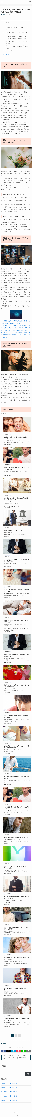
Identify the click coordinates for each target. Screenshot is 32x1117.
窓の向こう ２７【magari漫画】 (9, 1096)
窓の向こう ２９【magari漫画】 (9, 1087)
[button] (3, 1051)
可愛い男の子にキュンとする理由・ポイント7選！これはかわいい (16, 867)
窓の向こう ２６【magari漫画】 (9, 1100)
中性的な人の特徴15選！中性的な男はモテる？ (16, 837)
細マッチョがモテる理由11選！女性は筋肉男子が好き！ (16, 777)
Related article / (10, 51)
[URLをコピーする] (28, 1051)
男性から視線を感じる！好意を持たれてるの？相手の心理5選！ (16, 928)
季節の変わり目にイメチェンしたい (17, 36)
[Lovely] (16, 2)
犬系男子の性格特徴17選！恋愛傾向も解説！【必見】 (16, 438)
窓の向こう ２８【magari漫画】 (9, 1091)
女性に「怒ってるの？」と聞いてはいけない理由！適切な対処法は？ (16, 746)
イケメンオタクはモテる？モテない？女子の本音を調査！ (16, 716)
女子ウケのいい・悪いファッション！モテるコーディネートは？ (16, 958)
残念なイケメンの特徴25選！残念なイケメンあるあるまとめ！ (16, 655)
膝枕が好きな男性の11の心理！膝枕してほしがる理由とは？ (16, 621)
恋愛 (4, 14)
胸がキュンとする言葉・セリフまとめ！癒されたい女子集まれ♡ (16, 685)
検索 (28, 1074)
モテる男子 (7, 434)
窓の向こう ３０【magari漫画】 (9, 1083)
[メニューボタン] (2, 2)
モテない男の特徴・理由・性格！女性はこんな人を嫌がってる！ (16, 468)
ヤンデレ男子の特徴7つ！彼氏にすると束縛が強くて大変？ (16, 590)
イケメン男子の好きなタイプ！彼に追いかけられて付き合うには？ (16, 560)
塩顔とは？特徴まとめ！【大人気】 (13, 530)
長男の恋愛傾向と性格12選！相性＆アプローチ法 (16, 989)
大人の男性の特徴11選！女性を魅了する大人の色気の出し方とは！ (16, 897)
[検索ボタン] (30, 2)
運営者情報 (16, 1112)
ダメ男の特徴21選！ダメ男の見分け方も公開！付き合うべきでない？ (16, 498)
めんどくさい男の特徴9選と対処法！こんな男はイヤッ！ (16, 807)
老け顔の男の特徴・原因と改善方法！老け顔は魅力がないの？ (16, 1019)
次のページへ (6, 54)
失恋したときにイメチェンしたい (17, 38)
